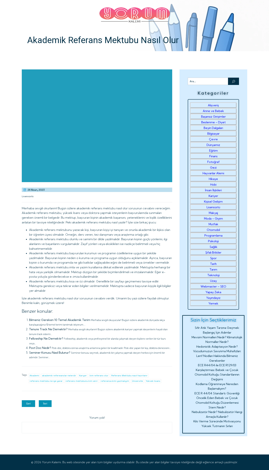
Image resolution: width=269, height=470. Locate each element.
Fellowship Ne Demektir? (46, 338)
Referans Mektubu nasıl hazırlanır (129, 375)
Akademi (34, 375)
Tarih (213, 264)
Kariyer (83, 375)
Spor (213, 258)
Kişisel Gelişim (213, 201)
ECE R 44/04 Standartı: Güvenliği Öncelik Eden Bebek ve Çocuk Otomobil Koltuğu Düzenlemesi (217, 397)
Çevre (213, 139)
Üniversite (137, 381)
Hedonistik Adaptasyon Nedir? (217, 346)
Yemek (213, 303)
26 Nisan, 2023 (36, 189)
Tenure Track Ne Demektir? (48, 329)
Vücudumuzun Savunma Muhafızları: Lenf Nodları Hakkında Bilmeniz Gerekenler (217, 355)
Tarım (213, 269)
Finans (213, 156)
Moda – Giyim (213, 218)
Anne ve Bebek (213, 111)
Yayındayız (213, 298)
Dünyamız (213, 145)
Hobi (213, 184)
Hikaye (213, 179)
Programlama (213, 235)
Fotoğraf (213, 162)
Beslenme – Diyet (213, 122)
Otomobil (213, 230)
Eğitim (213, 150)
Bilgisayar (213, 133)
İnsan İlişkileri (213, 190)
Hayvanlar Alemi (213, 173)
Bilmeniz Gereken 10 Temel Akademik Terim (59, 320)
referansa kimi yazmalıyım (115, 381)
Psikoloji (213, 241)
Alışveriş (213, 105)
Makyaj (213, 213)
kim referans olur (99, 375)
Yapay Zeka (213, 292)
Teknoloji (213, 275)
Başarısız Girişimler (213, 116)
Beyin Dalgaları (213, 128)
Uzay (213, 281)
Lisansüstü (27, 196)
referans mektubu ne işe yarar (46, 381)
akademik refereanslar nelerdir (59, 375)
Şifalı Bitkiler (213, 252)
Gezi (213, 167)
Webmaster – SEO (213, 286)
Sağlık (213, 247)
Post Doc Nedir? (40, 348)
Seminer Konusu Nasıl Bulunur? (49, 352)
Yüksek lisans (153, 381)
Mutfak (213, 224)
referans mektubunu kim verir (82, 381)
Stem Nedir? (217, 407)
